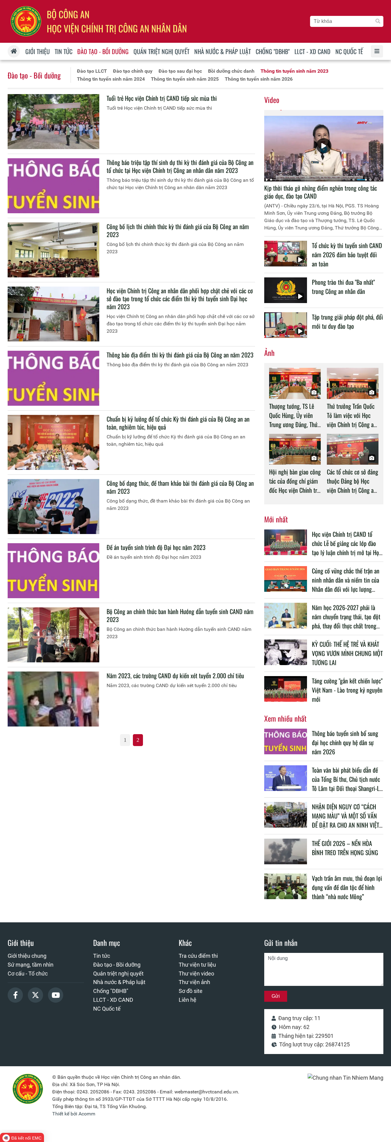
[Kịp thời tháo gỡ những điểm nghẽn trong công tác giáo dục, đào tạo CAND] (323, 145)
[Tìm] (377, 21)
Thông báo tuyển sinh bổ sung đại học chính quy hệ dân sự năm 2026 (345, 742)
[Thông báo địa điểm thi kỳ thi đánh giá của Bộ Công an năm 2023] (53, 378)
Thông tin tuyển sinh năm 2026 (259, 79)
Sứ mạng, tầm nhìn (30, 964)
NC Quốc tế (107, 1008)
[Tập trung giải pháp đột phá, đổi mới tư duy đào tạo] (285, 325)
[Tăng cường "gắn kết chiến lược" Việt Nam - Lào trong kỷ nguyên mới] (285, 689)
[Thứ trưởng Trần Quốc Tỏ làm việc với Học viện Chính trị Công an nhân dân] (352, 383)
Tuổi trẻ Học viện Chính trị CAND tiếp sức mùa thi (162, 98)
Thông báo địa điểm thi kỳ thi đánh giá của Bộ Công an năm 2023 (180, 354)
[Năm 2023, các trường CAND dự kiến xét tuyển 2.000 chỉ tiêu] (53, 699)
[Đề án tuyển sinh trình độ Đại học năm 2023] (53, 570)
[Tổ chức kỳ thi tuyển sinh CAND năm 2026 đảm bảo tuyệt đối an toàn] (285, 253)
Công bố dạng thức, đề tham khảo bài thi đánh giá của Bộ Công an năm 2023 (180, 487)
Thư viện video (196, 973)
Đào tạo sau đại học (180, 71)
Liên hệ (187, 1000)
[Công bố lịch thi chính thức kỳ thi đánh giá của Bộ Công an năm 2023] (53, 249)
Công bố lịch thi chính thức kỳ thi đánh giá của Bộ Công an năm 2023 (178, 230)
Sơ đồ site (191, 991)
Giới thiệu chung (27, 956)
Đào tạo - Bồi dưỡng (34, 75)
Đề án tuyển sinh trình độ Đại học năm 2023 (156, 547)
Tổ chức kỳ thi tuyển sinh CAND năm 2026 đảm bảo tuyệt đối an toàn (347, 254)
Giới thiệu (21, 942)
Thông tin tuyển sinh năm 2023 (294, 71)
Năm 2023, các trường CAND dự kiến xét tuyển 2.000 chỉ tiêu (175, 675)
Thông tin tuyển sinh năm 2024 (111, 79)
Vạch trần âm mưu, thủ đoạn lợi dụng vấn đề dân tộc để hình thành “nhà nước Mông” (347, 887)
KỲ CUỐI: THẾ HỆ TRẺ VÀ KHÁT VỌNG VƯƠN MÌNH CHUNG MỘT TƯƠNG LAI (347, 653)
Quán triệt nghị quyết (118, 973)
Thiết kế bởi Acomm (73, 1114)
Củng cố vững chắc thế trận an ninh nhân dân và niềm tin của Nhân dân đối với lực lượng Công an (345, 584)
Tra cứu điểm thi (198, 956)
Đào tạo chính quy (132, 71)
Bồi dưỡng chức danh (231, 71)
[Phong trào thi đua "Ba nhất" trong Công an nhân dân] (285, 290)
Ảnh (269, 352)
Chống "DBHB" (110, 991)
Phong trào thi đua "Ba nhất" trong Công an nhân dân (343, 286)
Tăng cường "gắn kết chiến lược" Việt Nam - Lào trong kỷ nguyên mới (347, 690)
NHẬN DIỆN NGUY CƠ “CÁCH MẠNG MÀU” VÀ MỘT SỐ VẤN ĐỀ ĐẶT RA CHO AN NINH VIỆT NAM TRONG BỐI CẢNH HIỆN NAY (345, 825)
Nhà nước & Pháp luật (119, 982)
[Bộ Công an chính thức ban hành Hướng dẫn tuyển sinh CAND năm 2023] (53, 634)
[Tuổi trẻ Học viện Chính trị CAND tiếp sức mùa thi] (53, 121)
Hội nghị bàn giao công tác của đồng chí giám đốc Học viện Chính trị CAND (295, 485)
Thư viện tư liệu (197, 964)
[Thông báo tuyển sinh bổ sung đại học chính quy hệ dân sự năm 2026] (285, 741)
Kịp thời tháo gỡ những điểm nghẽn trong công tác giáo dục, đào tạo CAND (320, 191)
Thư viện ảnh (194, 982)
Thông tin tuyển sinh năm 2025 (185, 79)
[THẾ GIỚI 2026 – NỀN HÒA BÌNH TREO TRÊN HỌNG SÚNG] (285, 851)
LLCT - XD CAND (113, 1000)
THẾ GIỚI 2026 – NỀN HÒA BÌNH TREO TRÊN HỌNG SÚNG (345, 848)
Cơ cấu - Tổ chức (28, 973)
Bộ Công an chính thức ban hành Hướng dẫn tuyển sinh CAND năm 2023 (180, 615)
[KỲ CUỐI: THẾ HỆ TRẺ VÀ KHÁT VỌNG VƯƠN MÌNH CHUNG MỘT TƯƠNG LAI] (285, 652)
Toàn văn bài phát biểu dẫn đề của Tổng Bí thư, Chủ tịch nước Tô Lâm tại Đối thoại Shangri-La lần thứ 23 (347, 783)
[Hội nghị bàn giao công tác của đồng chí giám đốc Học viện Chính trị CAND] (295, 449)
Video (271, 99)
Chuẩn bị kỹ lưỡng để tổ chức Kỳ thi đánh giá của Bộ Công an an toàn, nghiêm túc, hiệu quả (178, 422)
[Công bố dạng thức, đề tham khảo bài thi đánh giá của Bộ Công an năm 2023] (53, 506)
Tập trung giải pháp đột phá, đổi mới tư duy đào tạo (347, 321)
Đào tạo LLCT (92, 71)
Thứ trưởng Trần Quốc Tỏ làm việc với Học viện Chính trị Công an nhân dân (351, 419)
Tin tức (101, 956)
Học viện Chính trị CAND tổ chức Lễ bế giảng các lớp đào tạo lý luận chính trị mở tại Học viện (347, 547)
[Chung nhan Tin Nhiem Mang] (345, 1077)
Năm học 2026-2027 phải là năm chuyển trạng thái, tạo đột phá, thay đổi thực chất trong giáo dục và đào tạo (346, 621)
